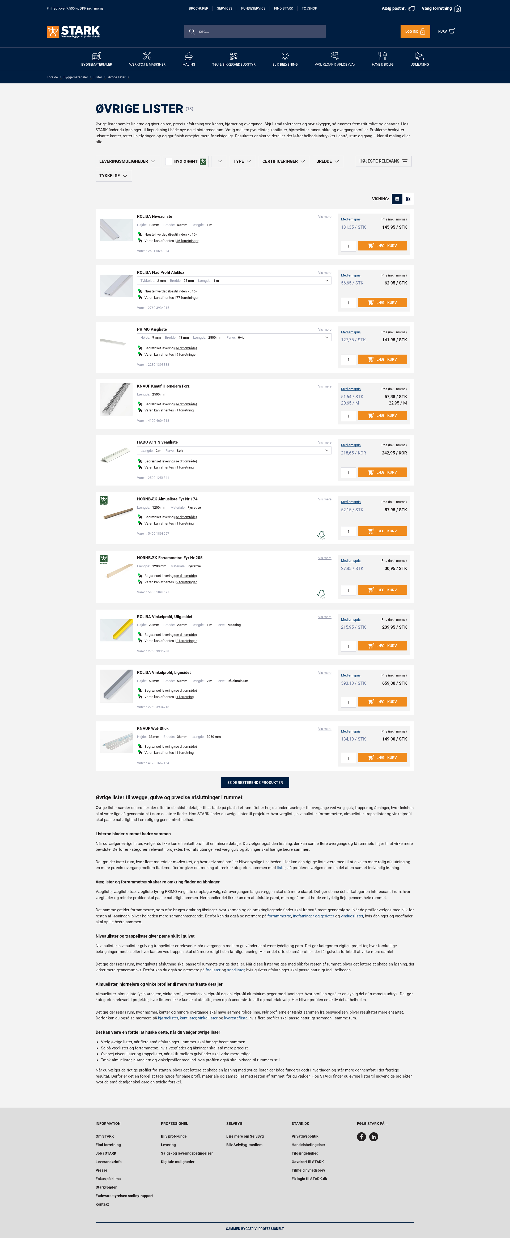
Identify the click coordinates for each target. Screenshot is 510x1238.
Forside (52, 77)
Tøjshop (309, 8)
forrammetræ (279, 916)
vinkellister (208, 1018)
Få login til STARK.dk (309, 1179)
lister (281, 867)
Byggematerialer (75, 77)
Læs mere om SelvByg (245, 1136)
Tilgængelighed (305, 1153)
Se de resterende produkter (255, 782)
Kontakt (102, 1204)
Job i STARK (106, 1153)
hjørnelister (168, 1018)
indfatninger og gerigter (313, 916)
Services (224, 8)
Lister (98, 77)
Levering (168, 1145)
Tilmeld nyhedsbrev (308, 1170)
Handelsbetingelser (308, 1145)
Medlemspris (351, 219)
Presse (101, 1170)
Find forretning (108, 1145)
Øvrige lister (116, 77)
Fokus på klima (108, 1179)
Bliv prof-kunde (174, 1136)
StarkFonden (106, 1187)
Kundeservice (253, 8)
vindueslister (352, 916)
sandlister (235, 970)
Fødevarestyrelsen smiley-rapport (124, 1196)
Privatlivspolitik (305, 1136)
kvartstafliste (236, 1018)
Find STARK (283, 8)
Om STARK (105, 1136)
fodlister (213, 970)
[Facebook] (362, 1140)
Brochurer (198, 8)
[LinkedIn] (373, 1140)
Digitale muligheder (177, 1162)
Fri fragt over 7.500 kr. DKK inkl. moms (75, 8)
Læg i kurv (386, 246)
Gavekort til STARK (308, 1162)
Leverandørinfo (109, 1162)
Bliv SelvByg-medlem (244, 1145)
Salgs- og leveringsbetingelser (187, 1153)
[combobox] (255, 31)
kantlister (188, 1018)
